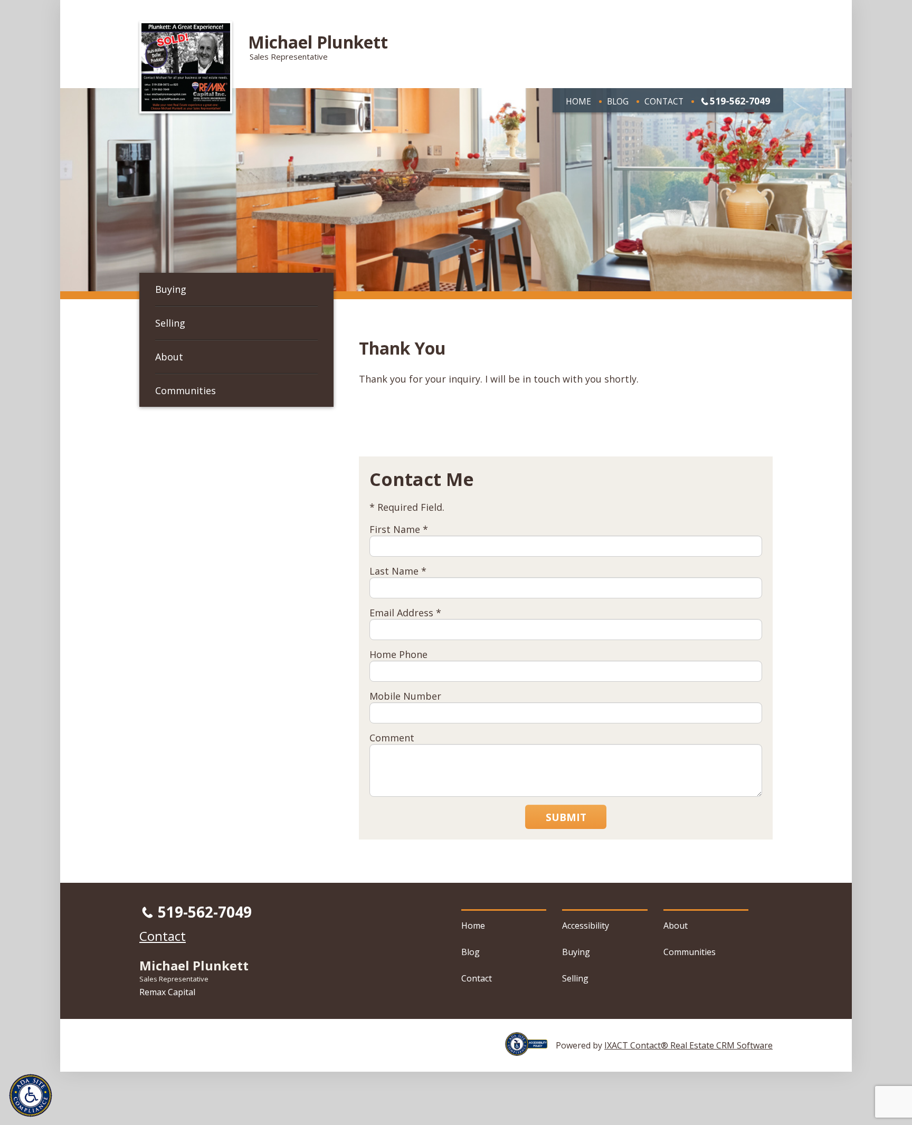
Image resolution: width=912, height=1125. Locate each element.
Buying (170, 289)
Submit (566, 817)
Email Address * (405, 612)
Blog (618, 101)
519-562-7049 (740, 100)
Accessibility (585, 925)
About (169, 356)
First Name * (398, 529)
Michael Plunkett (318, 42)
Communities (185, 390)
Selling (170, 323)
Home (578, 101)
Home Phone (398, 654)
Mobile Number (405, 696)
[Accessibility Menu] (31, 1095)
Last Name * (397, 571)
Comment (391, 737)
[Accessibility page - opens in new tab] (530, 1050)
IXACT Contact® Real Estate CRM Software (688, 1045)
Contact (663, 101)
